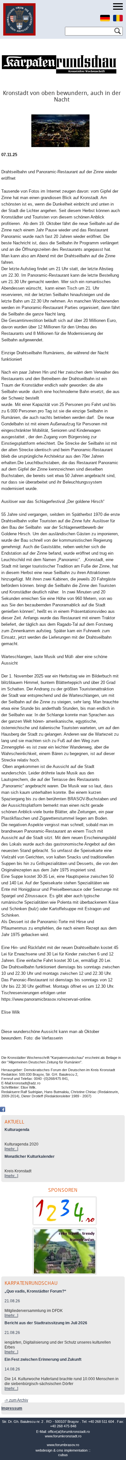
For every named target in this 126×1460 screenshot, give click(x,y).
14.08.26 (12, 1369)
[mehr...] (11, 1149)
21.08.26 (12, 1301)
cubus (63, 1455)
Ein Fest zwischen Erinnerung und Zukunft (43, 1359)
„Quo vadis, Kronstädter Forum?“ (35, 1291)
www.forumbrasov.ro (63, 1445)
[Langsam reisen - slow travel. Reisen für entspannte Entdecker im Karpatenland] (64, 1251)
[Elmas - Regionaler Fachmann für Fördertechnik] (64, 1210)
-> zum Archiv (16, 1400)
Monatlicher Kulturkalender (30, 1156)
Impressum (11, 1408)
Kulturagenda (17, 1129)
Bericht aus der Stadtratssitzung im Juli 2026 (46, 1323)
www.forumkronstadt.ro (63, 1436)
